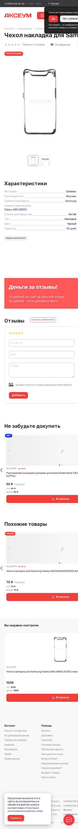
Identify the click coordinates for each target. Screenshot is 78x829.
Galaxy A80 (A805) (15, 209)
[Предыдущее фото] (9, 450)
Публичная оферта (52, 749)
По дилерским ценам (16, 735)
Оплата (45, 730)
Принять (16, 818)
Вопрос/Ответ (49, 758)
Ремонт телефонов (15, 730)
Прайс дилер (12, 758)
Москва (55, 3)
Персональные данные (54, 763)
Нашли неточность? (16, 238)
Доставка (47, 735)
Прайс (8, 754)
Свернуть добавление (43, 319)
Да (53, 18)
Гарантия (46, 740)
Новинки (9, 744)
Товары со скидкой (15, 740)
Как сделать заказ (52, 754)
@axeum (67, 810)
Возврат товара (50, 772)
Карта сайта (48, 777)
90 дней (71, 228)
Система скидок (50, 744)
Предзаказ (10, 749)
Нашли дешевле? (51, 768)
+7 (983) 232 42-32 (14, 4)
